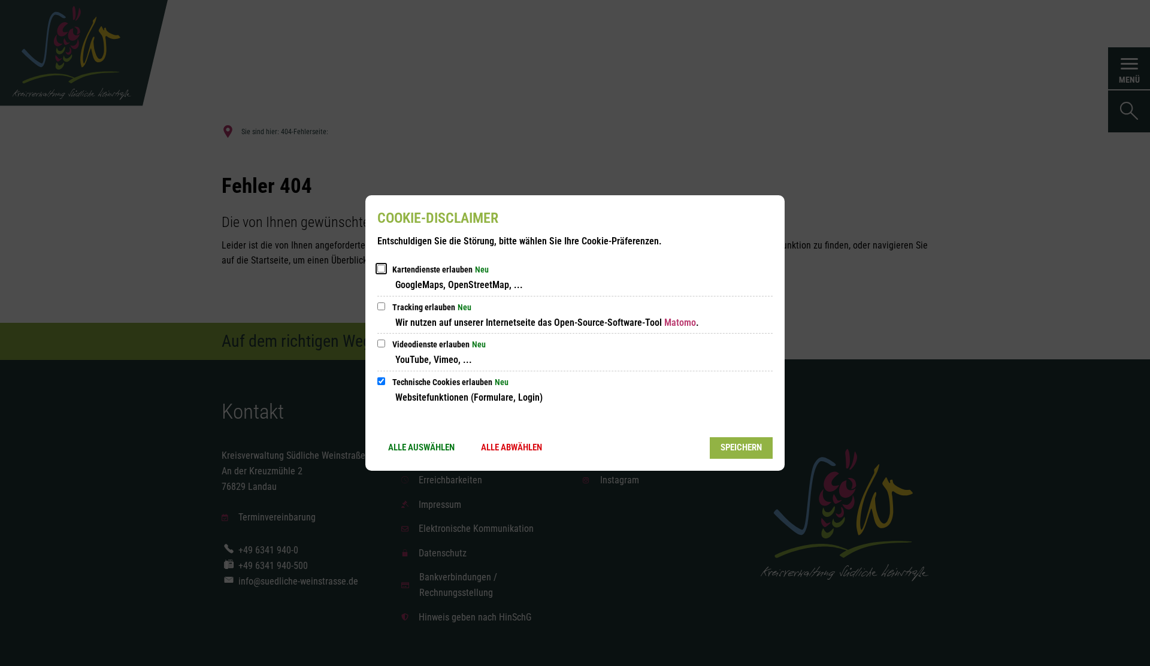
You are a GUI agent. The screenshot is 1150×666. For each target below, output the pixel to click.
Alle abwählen (511, 447)
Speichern (741, 447)
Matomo (680, 322)
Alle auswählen (421, 447)
